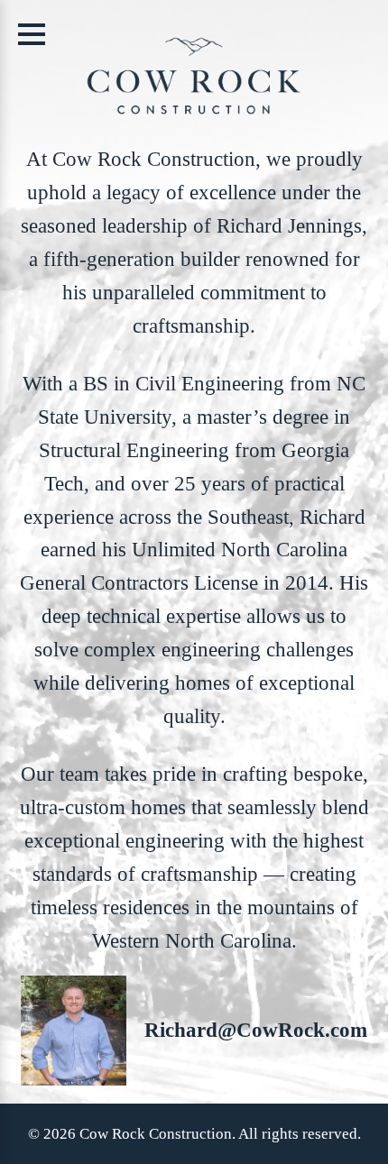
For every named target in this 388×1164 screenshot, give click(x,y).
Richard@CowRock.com (255, 1029)
